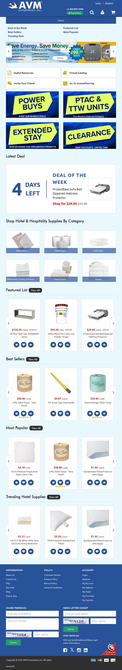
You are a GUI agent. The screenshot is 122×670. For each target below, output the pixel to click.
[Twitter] (72, 650)
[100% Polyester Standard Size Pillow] (61, 520)
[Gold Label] (99, 241)
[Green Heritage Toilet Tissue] (98, 382)
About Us (10, 575)
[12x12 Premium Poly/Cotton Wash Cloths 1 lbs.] (24, 451)
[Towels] (99, 270)
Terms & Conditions (53, 587)
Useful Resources (23, 72)
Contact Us (11, 579)
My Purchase (88, 595)
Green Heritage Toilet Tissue (98, 402)
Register (109, 3)
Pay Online (76, 13)
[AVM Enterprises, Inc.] (27, 5)
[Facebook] (65, 650)
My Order (86, 591)
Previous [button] (9, 51)
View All (35, 290)
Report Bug (11, 595)
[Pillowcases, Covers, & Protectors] (23, 270)
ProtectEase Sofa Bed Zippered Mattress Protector (67, 193)
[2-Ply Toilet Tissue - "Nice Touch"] (24, 382)
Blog (8, 591)
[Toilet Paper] (61, 241)
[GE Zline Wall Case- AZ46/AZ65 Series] (24, 313)
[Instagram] (79, 650)
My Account (87, 583)
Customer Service (52, 575)
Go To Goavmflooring (82, 83)
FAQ (8, 583)
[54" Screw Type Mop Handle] (61, 382)
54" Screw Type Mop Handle (61, 402)
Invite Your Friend (24, 83)
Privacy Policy (50, 579)
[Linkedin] (86, 650)
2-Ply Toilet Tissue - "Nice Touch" (24, 404)
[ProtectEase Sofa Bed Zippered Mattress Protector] (99, 189)
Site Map (10, 587)
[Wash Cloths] (23, 241)
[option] (61, 52)
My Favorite (87, 600)
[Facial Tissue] (61, 270)
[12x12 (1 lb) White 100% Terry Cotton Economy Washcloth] (24, 520)
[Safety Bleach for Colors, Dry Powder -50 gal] (61, 313)
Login (98, 3)
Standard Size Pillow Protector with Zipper (97, 473)
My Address (87, 587)
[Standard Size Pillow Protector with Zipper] (98, 451)
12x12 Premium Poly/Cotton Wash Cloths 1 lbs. (24, 473)
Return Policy (50, 583)
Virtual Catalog (78, 72)
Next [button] (113, 51)
